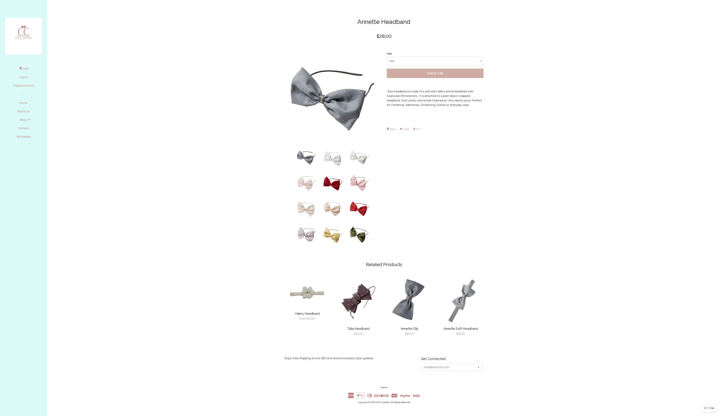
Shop (23, 119)
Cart (25, 68)
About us (23, 111)
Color (389, 53)
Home (23, 103)
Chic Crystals (382, 402)
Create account (23, 85)
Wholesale (23, 136)
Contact (23, 128)
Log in (23, 77)
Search (384, 387)
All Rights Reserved (400, 402)
